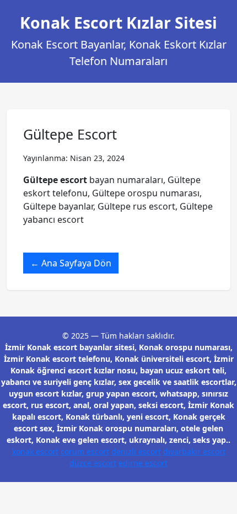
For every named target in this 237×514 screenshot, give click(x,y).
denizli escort (136, 451)
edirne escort (143, 463)
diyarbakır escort (194, 451)
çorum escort (85, 451)
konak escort (35, 451)
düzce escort (92, 463)
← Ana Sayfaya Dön (70, 263)
